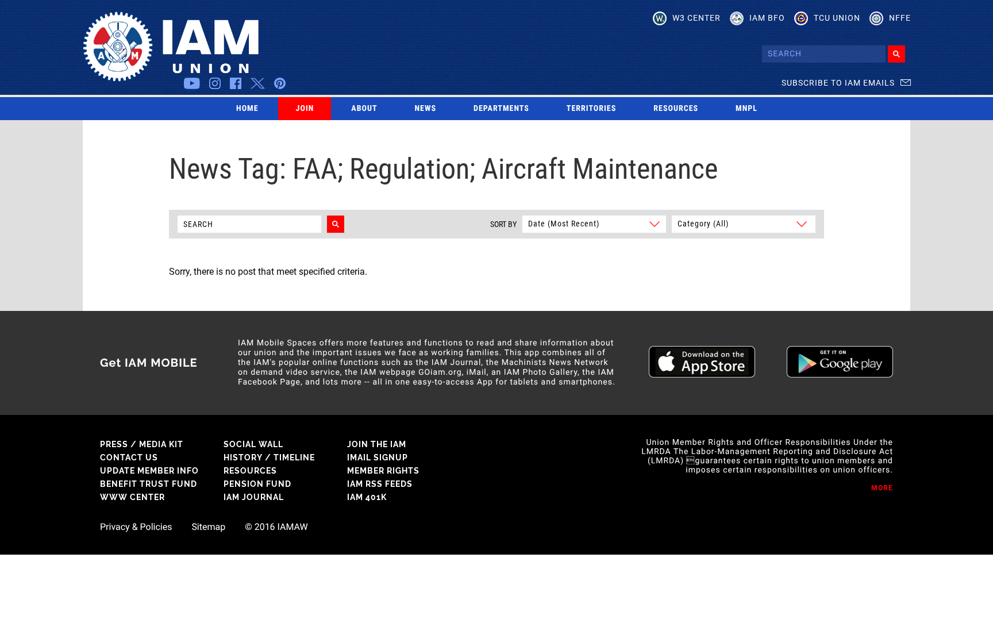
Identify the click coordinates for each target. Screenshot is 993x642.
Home (247, 108)
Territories (591, 108)
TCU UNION (837, 17)
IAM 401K (367, 497)
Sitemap (208, 527)
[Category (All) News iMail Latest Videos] (741, 223)
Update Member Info (149, 470)
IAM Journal (254, 497)
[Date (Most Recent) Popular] (593, 223)
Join (305, 108)
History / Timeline (269, 457)
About (364, 108)
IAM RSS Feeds (380, 484)
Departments (501, 108)
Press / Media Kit (141, 444)
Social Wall (253, 444)
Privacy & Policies (136, 527)
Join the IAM (376, 444)
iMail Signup (377, 457)
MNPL (746, 108)
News (426, 108)
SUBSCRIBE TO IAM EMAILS (838, 82)
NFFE (900, 17)
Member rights (383, 470)
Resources (675, 108)
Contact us (129, 457)
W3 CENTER (696, 17)
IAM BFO (767, 17)
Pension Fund (257, 484)
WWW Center (132, 497)
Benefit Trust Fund (148, 484)
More (882, 488)
